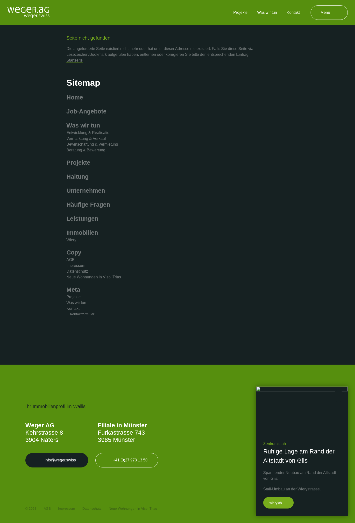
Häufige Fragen (88, 204)
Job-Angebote (86, 111)
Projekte (78, 162)
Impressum (75, 265)
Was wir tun (83, 125)
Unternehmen (85, 190)
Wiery (71, 240)
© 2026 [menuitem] (30, 508)
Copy (73, 252)
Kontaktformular (82, 314)
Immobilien (82, 232)
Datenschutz (77, 271)
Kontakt (72, 308)
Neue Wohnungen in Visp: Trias (93, 277)
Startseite (74, 60)
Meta (73, 289)
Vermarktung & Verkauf (86, 138)
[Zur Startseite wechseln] (28, 12)
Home (74, 97)
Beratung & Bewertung (85, 150)
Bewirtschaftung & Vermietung (92, 144)
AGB (70, 260)
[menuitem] (240, 12)
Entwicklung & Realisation (89, 133)
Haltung (77, 176)
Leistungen (82, 218)
